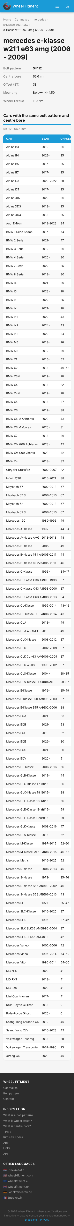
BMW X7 (11, 435)
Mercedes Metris (17, 860)
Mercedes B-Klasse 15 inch (24, 554)
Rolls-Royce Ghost (18, 1013)
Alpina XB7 (13, 198)
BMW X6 (12, 410)
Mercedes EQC (16, 733)
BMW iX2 (12, 325)
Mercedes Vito (15, 962)
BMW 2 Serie (14, 240)
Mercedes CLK (16, 648)
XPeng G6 (13, 1056)
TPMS (7, 1131)
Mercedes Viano (17, 954)
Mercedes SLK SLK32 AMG (24, 928)
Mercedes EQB (16, 724)
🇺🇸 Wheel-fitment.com (18, 1175)
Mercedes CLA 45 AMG (22, 631)
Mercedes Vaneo (17, 945)
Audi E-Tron (14, 223)
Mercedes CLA (16, 622)
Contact (8, 1098)
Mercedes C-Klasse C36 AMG (26, 580)
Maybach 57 (14, 486)
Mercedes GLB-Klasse (21, 775)
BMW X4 (12, 384)
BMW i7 (11, 300)
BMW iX (11, 308)
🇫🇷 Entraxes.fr (12, 1197)
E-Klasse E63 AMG (15, 24)
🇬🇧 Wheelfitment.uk (16, 1186)
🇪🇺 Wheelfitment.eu (16, 1181)
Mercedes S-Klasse (19, 877)
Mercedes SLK (16, 920)
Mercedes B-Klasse (19, 546)
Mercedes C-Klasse (19, 571)
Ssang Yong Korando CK (22, 1022)
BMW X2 (11, 367)
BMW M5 (12, 342)
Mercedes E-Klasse (19, 690)
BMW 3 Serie (14, 249)
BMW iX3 (12, 334)
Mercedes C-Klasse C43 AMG (26, 588)
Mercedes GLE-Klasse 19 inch (26, 809)
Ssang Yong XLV (17, 1030)
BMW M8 (12, 351)
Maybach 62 (14, 503)
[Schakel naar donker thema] (67, 6)
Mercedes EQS (16, 750)
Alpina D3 (12, 181)
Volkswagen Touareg (20, 1039)
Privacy (44, 1219)
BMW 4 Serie (14, 257)
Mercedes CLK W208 (20, 665)
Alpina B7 (12, 172)
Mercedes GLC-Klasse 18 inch (26, 792)
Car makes (22, 19)
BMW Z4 (12, 461)
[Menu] (57, 6)
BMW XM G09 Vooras (20, 452)
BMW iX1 (12, 317)
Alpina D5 (12, 189)
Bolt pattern (11, 1093)
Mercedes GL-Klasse (20, 767)
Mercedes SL (15, 903)
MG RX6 (11, 988)
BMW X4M (13, 393)
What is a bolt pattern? (18, 1115)
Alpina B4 (12, 155)
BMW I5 (11, 291)
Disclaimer (31, 1219)
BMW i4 (11, 283)
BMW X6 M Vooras (18, 427)
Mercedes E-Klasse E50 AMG (25, 699)
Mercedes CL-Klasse (20, 605)
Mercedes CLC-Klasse (21, 639)
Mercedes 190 (15, 520)
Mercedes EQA (16, 716)
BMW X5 (12, 401)
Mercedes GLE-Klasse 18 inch (26, 801)
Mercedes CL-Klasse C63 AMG (26, 614)
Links (6, 1148)
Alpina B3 (12, 147)
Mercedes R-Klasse (19, 869)
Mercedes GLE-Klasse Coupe (25, 818)
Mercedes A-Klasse (19, 529)
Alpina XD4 (13, 215)
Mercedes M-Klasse (19, 843)
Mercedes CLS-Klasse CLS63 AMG (29, 682)
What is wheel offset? (17, 1120)
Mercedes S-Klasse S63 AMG (26, 894)
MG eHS (11, 971)
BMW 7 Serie (14, 266)
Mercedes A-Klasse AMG (22, 537)
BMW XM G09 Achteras (22, 444)
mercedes (39, 19)
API (5, 1153)
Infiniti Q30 (13, 478)
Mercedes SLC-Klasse (21, 911)
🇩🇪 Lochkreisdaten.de (17, 1192)
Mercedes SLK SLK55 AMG (24, 937)
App (5, 1142)
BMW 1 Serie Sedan (19, 232)
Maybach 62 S (16, 512)
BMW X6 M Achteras (20, 418)
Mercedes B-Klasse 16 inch (24, 563)
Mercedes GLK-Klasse (20, 826)
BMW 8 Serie (14, 274)
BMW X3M (13, 376)
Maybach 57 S (16, 495)
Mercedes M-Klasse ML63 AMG (27, 852)
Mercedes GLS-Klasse (21, 835)
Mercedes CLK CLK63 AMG (24, 656)
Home (7, 19)
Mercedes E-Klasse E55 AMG (25, 707)
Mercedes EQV (16, 758)
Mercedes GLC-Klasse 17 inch (26, 784)
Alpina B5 (12, 164)
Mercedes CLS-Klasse (21, 673)
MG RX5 (11, 979)
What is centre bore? (17, 1126)
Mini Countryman (17, 996)
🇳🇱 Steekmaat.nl (14, 1170)
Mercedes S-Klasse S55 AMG (26, 886)
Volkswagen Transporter (22, 1047)
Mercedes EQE (16, 741)
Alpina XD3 (13, 206)
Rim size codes (13, 1137)
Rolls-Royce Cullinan (19, 1005)
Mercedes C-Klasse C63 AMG (26, 597)
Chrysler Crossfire (18, 469)
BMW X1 (11, 359)
